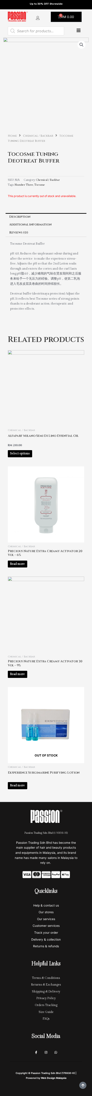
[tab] (46, 217)
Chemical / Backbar (38, 136)
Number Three (24, 185)
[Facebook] (36, 1052)
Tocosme (39, 185)
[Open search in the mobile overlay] (36, 30)
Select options (20, 453)
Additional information (30, 225)
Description (19, 217)
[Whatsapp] (55, 1052)
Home (12, 136)
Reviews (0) (18, 233)
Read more (17, 564)
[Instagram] (46, 1052)
